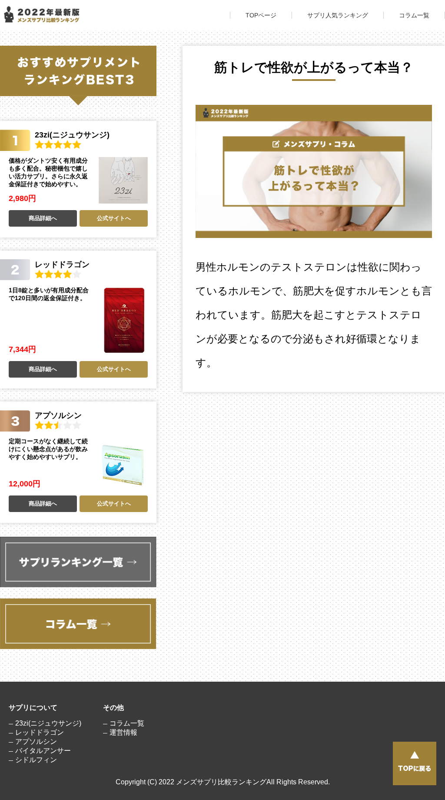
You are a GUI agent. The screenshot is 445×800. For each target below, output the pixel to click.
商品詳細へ (43, 218)
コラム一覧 (414, 15)
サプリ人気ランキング (337, 15)
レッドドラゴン (39, 732)
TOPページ (261, 15)
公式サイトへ (114, 218)
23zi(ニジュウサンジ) (48, 723)
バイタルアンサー (43, 750)
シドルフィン (36, 759)
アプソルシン (36, 741)
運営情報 (123, 732)
